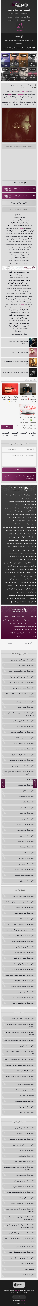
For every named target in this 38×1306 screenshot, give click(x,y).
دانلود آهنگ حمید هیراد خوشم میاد (23, 981)
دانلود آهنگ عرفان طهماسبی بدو (24, 952)
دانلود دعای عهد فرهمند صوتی (24, 1101)
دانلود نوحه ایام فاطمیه (26, 796)
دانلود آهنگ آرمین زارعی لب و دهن (23, 947)
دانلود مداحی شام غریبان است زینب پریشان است (19, 1040)
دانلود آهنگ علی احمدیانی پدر (25, 749)
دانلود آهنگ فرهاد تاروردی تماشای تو (22, 721)
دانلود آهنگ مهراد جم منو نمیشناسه (22, 992)
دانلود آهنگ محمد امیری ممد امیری (23, 755)
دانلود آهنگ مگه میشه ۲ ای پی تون (23, 766)
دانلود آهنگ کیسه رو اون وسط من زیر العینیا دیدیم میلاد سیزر (20, 1218)
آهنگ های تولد (23, 434)
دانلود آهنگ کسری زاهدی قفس (24, 913)
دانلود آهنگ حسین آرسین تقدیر (24, 743)
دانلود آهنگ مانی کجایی (26, 1150)
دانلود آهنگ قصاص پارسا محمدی (23, 738)
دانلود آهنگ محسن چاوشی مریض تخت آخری (20, 969)
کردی (21, 228)
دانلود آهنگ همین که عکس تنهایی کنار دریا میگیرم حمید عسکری (20, 1226)
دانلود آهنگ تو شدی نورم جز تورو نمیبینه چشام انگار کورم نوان (19, 1168)
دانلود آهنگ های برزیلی (26, 864)
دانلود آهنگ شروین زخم (26, 1198)
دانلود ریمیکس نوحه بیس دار (25, 1090)
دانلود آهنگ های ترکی (27, 808)
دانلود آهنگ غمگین (28, 779)
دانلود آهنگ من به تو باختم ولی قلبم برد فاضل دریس (19, 1240)
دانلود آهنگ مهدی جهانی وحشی (24, 1181)
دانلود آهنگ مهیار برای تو (26, 707)
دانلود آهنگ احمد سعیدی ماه (25, 1175)
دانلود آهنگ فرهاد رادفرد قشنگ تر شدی (21, 1252)
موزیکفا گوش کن (7, 427)
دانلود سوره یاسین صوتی (26, 1112)
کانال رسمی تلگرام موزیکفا (19, 203)
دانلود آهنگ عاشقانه (27, 802)
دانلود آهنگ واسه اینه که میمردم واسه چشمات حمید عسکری (19, 772)
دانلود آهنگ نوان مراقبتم (26, 1156)
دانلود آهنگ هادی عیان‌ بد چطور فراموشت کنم (19, 902)
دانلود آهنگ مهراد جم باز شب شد (23, 702)
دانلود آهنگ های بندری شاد (25, 830)
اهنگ (10, 94)
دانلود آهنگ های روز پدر (26, 881)
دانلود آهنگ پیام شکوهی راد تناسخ (23, 964)
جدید (22, 91)
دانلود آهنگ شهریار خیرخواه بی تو (23, 998)
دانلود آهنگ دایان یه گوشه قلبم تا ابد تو (21, 671)
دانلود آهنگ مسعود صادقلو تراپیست (22, 986)
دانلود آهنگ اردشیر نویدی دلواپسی (23, 1186)
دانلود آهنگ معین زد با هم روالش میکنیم (20, 936)
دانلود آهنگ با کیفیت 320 (22, 189)
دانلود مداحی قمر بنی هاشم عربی (23, 1071)
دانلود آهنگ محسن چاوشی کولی (24, 958)
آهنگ (22, 88)
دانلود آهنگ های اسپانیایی (25, 841)
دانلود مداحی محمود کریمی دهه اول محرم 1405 (19, 1059)
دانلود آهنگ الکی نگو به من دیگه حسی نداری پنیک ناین (20, 695)
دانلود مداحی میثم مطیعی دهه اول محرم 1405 (19, 1065)
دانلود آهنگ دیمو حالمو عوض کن (23, 688)
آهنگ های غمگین (14, 434)
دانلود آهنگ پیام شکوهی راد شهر (23, 1003)
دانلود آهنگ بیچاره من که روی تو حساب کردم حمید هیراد (20, 1210)
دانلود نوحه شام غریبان (27, 1046)
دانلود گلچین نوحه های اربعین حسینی (22, 1019)
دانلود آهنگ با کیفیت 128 (23, 196)
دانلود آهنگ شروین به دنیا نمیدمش (22, 1203)
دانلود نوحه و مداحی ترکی (26, 1084)
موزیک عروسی (29, 1269)
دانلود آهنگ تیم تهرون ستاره (25, 1247)
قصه (22, 304)
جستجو (20, 30)
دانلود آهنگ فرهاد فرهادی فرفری (23, 1162)
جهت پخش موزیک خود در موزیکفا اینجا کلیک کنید (19, 48)
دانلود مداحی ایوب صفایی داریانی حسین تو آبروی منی (20, 1025)
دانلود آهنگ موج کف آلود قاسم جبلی (22, 732)
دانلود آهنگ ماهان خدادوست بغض (22, 85)
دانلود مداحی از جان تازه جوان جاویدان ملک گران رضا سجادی (19, 1033)
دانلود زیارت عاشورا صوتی (26, 1107)
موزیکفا (19, 4)
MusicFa (17, 36)
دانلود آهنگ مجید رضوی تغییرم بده (23, 941)
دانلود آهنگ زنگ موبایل (26, 813)
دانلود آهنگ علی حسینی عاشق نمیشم (22, 760)
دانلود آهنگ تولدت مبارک (26, 785)
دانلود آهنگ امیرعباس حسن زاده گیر (22, 1258)
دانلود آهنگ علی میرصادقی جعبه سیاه (22, 677)
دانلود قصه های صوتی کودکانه (24, 875)
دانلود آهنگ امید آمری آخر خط (25, 907)
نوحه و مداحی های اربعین (26, 1096)
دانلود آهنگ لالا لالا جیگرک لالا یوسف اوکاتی (20, 1192)
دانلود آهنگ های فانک (27, 919)
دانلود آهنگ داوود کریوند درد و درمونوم (21, 660)
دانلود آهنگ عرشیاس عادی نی (24, 665)
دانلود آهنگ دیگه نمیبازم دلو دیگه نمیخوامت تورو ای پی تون (20, 714)
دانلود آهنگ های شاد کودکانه (24, 869)
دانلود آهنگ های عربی (27, 836)
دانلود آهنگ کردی (28, 791)
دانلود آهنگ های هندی (26, 858)
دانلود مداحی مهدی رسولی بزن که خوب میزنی (20, 930)
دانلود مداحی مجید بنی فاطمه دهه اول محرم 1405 (20, 1052)
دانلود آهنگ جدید (28, 1275)
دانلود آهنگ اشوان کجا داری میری (23, 1145)
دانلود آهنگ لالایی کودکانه (25, 824)
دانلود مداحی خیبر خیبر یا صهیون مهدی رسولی (19, 975)
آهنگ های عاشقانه (5, 434)
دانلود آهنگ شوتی (28, 819)
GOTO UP (21, 1285)
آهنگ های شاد (32, 434)
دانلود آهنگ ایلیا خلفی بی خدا (25, 726)
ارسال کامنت (19, 470)
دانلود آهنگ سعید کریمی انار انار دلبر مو (21, 1233)
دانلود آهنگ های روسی (26, 853)
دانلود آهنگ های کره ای (26, 847)
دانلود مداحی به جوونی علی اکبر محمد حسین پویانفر (20, 1077)
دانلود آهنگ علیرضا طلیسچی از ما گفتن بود (20, 924)
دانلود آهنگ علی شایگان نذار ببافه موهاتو (21, 682)
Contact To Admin (19, 1297)
